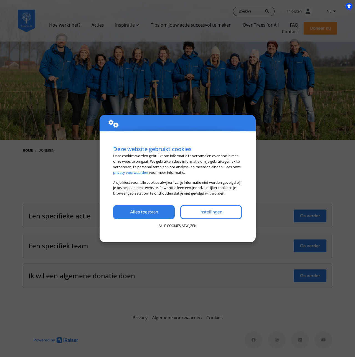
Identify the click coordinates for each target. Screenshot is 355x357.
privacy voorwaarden (130, 172)
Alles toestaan (144, 212)
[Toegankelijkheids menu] (349, 6)
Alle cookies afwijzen (178, 226)
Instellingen (210, 212)
